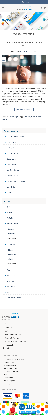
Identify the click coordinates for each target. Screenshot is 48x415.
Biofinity (11, 250)
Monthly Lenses (12, 153)
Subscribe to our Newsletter (14, 359)
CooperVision (12, 245)
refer (37, 117)
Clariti (10, 259)
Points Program (10, 365)
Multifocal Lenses (13, 170)
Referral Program (10, 368)
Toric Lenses (11, 164)
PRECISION (11, 287)
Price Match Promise (11, 372)
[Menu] (3, 8)
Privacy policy (10, 345)
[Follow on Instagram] (8, 348)
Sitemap (7, 384)
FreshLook (11, 276)
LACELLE (11, 234)
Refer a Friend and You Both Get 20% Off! (24, 44)
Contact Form (10, 327)
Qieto (9, 207)
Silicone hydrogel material (16, 181)
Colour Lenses (12, 159)
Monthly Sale (11, 187)
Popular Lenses (12, 175)
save (40, 117)
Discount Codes (10, 362)
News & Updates (10, 381)
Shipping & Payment (12, 338)
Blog (5, 375)
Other (9, 192)
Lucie (35, 51)
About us (8, 324)
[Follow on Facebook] (4, 348)
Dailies (9, 270)
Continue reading (24, 109)
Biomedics (12, 255)
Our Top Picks (9, 378)
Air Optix (10, 218)
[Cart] (45, 8)
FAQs (7, 331)
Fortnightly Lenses (13, 148)
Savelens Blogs (24, 40)
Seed (8, 292)
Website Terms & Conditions (15, 342)
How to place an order (13, 335)
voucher (4, 119)
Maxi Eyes (10, 281)
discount (27, 117)
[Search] (42, 8)
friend (33, 117)
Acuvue (9, 212)
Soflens (11, 229)
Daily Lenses (11, 142)
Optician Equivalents (14, 298)
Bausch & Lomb (13, 224)
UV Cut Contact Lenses (15, 136)
